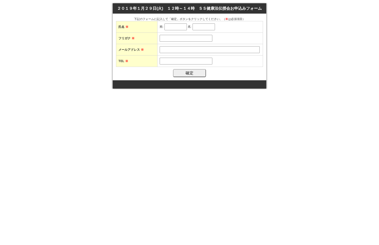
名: (190, 27)
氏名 (123, 27)
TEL (123, 61)
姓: (162, 27)
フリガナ (126, 38)
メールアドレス (131, 49)
